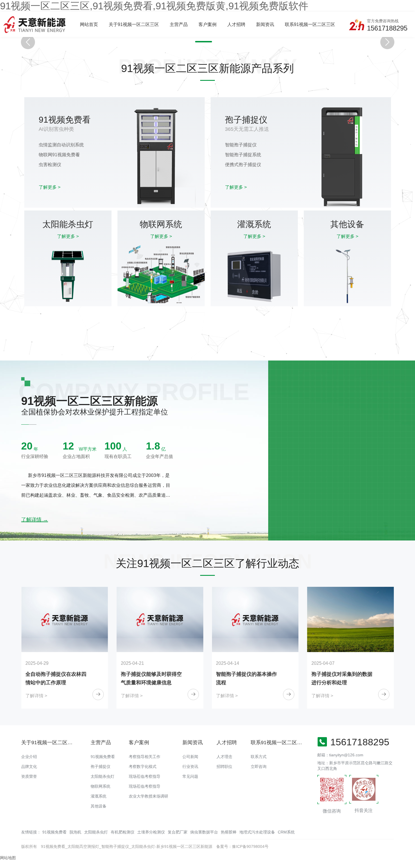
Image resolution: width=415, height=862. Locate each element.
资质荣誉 (29, 776)
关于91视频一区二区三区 (134, 24)
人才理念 (224, 756)
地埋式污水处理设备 (257, 832)
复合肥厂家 (177, 832)
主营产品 (179, 24)
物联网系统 (100, 786)
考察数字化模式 (142, 766)
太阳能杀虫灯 (102, 776)
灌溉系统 (98, 796)
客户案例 (207, 24)
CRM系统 (286, 832)
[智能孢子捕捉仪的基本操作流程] (160, 619)
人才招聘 (236, 24)
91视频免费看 (103, 756)
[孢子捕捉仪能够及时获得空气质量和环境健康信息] (64, 619)
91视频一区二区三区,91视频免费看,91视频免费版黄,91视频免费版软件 (154, 5)
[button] (203, 41)
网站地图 (8, 858)
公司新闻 (190, 756)
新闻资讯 (265, 24)
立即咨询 (259, 766)
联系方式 (259, 756)
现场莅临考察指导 (144, 776)
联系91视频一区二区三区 (310, 24)
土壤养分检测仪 (151, 832)
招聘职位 (224, 766)
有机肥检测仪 (122, 832)
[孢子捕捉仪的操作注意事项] (350, 619)
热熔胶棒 (229, 832)
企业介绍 (29, 756)
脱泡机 (75, 832)
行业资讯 (190, 766)
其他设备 (98, 806)
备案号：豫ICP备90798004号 (242, 846)
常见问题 (190, 776)
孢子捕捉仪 (100, 766)
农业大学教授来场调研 (148, 796)
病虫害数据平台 (204, 832)
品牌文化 (29, 766)
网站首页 (89, 24)
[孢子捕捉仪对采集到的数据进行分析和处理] (255, 619)
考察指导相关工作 (144, 756)
